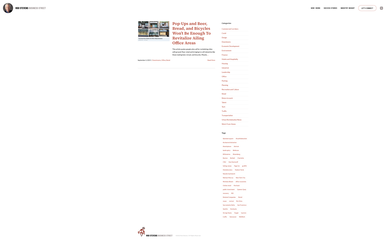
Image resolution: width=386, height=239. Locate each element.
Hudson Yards (239, 170)
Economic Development (230, 46)
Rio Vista (239, 201)
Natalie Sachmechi (229, 174)
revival (231, 201)
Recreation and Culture (230, 89)
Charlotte (240, 158)
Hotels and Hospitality (230, 59)
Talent (224, 102)
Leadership (226, 72)
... (208, 55)
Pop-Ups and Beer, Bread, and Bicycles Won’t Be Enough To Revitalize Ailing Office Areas (191, 33)
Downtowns (156, 60)
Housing (225, 63)
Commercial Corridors (230, 29)
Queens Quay (241, 189)
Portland (236, 185)
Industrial (225, 68)
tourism (243, 213)
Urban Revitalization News (231, 120)
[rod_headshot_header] (8, 4)
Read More (211, 60)
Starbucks (233, 209)
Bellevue (236, 150)
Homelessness (227, 170)
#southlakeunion (241, 138)
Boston (225, 158)
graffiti (244, 166)
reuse (225, 201)
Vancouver (233, 217)
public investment (229, 189)
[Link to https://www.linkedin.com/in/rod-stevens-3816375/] (381, 8)
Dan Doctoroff (233, 162)
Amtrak (236, 146)
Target (236, 213)
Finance (225, 55)
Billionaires (226, 154)
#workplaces (227, 146)
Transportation (227, 115)
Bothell (232, 158)
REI (232, 193)
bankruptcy (226, 150)
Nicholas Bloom (228, 181)
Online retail (227, 185)
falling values (227, 166)
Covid (224, 33)
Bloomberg (236, 154)
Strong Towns (227, 213)
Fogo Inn (237, 166)
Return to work (227, 98)
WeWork (242, 217)
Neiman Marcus (228, 178)
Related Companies (229, 197)
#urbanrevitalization (230, 142)
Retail (168, 60)
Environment (226, 50)
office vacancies (241, 181)
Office (163, 60)
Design (224, 38)
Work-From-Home (229, 124)
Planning (225, 85)
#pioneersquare (228, 138)
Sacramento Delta (229, 205)
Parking (224, 81)
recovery (226, 193)
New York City (240, 178)
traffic (225, 217)
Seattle (225, 209)
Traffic (224, 111)
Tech (223, 107)
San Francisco (241, 205)
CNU (224, 162)
